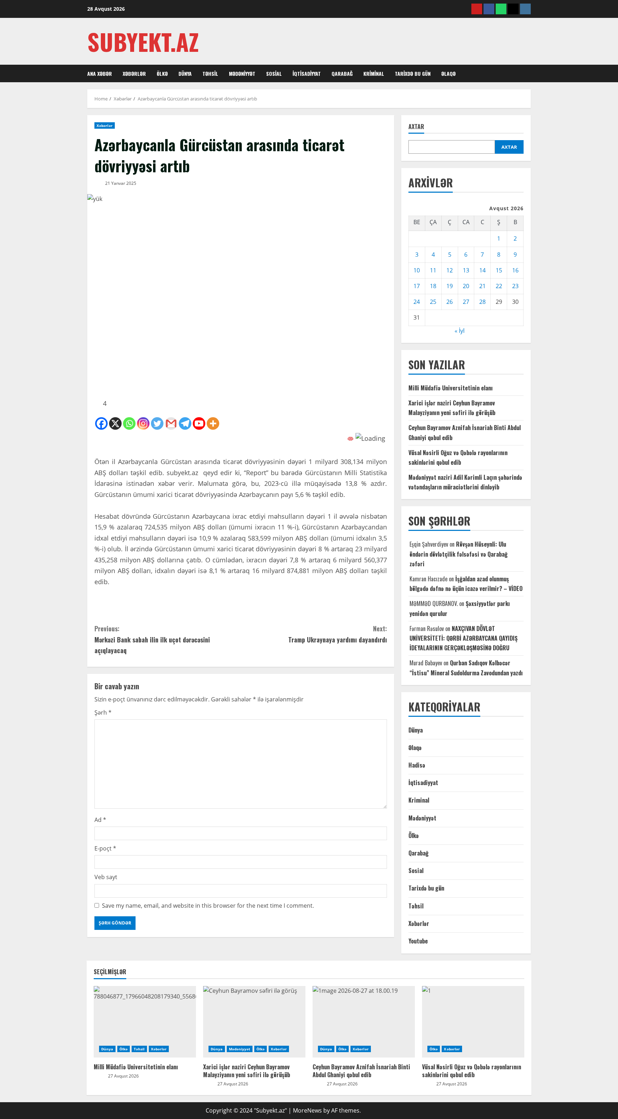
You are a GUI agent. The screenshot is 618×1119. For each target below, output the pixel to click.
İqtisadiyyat (307, 73)
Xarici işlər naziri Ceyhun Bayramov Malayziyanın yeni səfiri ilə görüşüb (246, 1071)
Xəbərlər (134, 73)
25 (433, 302)
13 (466, 270)
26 (449, 302)
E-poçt (105, 848)
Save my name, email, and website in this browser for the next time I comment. (208, 906)
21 (482, 286)
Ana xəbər (99, 73)
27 (466, 302)
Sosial (274, 73)
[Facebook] (101, 423)
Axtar (416, 127)
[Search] (528, 73)
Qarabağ (342, 73)
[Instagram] (143, 423)
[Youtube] (199, 423)
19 (449, 286)
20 (466, 286)
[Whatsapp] (129, 423)
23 (515, 286)
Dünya (185, 73)
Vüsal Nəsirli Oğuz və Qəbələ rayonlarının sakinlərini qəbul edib (471, 1071)
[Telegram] (185, 423)
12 (449, 270)
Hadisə (416, 765)
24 (416, 302)
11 (433, 270)
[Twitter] (157, 423)
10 (416, 270)
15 (499, 270)
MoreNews (307, 1110)
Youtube (418, 941)
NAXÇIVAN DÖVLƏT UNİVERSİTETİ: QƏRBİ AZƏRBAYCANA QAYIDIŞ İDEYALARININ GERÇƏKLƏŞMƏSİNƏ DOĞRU (463, 638)
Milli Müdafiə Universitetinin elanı (450, 388)
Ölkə (162, 73)
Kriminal (373, 73)
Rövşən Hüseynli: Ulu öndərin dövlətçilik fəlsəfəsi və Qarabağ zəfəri (458, 554)
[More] (213, 423)
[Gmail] (171, 423)
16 (515, 270)
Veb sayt (105, 877)
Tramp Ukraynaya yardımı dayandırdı (337, 634)
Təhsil (210, 73)
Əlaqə (448, 73)
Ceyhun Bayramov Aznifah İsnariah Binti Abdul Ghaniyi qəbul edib (361, 1071)
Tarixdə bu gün (413, 73)
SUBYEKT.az (143, 41)
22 (499, 286)
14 (482, 270)
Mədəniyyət (242, 73)
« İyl (460, 331)
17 (416, 286)
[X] (115, 423)
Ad (100, 820)
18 (433, 286)
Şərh (103, 712)
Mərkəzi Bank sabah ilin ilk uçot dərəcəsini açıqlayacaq (152, 639)
